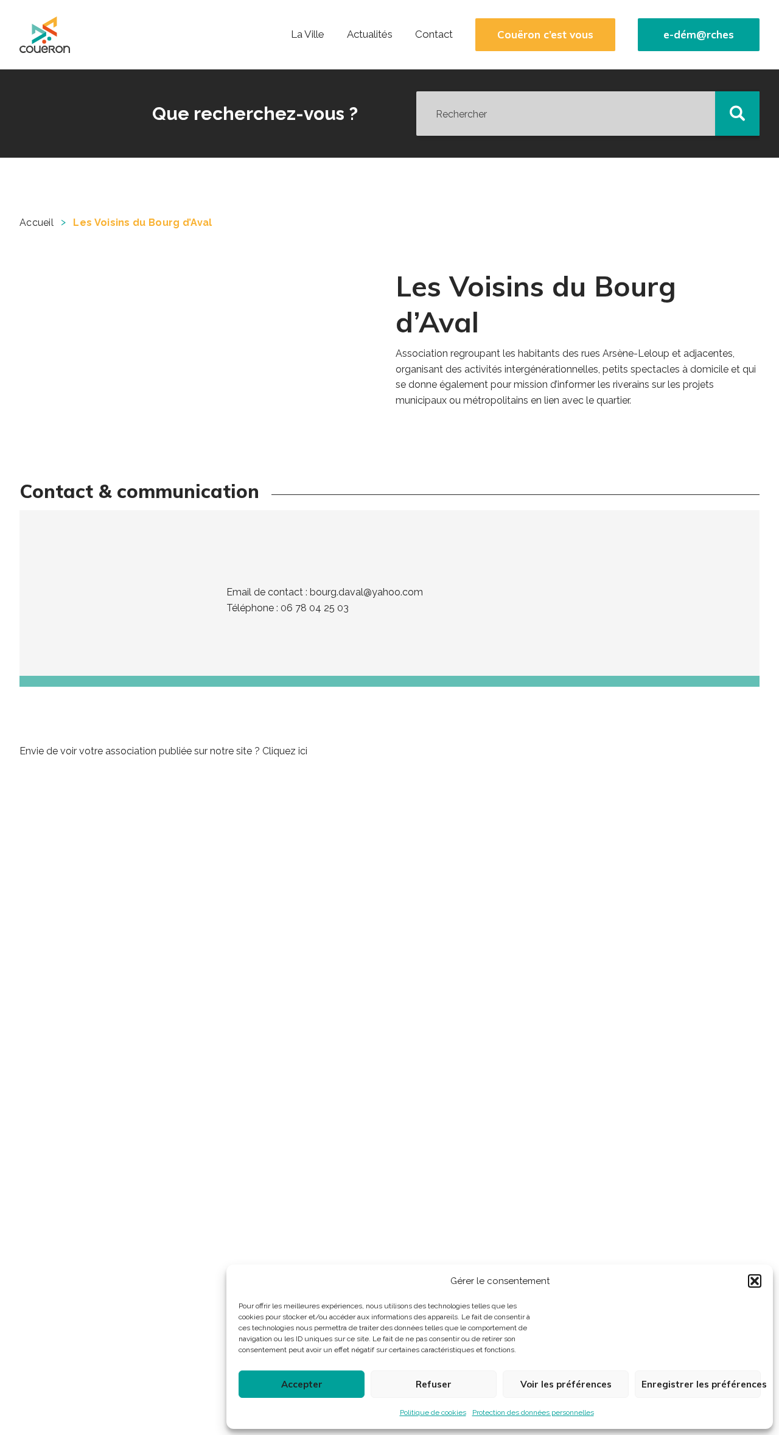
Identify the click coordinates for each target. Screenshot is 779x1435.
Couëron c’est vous (545, 35)
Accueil (36, 222)
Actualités (370, 34)
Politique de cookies (433, 1412)
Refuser (434, 1384)
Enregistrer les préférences (701, 1384)
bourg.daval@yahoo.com (366, 592)
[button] (755, 1281)
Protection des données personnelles (533, 1412)
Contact (434, 34)
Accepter (302, 1384)
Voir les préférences (566, 1384)
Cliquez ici (284, 751)
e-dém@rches (698, 35)
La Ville (307, 34)
